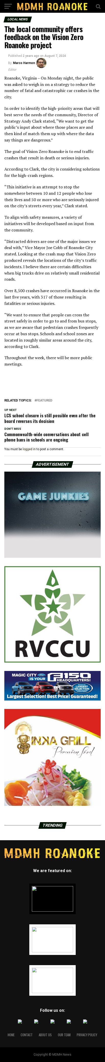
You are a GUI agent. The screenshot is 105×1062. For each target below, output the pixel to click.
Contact (27, 1034)
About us (45, 1034)
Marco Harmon (24, 63)
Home (11, 1034)
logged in (29, 449)
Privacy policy (87, 1034)
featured (44, 400)
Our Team (64, 1034)
